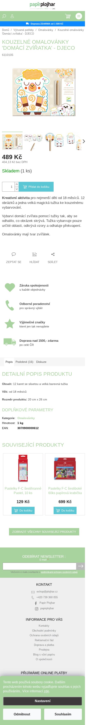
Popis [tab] (9, 361)
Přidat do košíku (38, 186)
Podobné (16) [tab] (24, 361)
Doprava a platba (44, 645)
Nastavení (42, 701)
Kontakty (44, 625)
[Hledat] (4, 16)
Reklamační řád (44, 640)
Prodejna (44, 649)
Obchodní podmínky (44, 630)
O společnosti (44, 659)
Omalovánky (26, 418)
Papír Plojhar (47, 602)
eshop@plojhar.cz (47, 591)
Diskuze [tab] (41, 361)
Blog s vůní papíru (44, 654)
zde (46, 691)
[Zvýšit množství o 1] (17, 184)
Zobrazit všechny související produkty (44, 531)
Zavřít (24, 246)
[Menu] (79, 16)
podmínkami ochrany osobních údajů (59, 572)
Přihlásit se (80, 566)
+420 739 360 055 (47, 597)
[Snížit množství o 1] (17, 189)
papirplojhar (47, 608)
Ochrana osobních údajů (44, 635)
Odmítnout (22, 714)
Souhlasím (63, 714)
